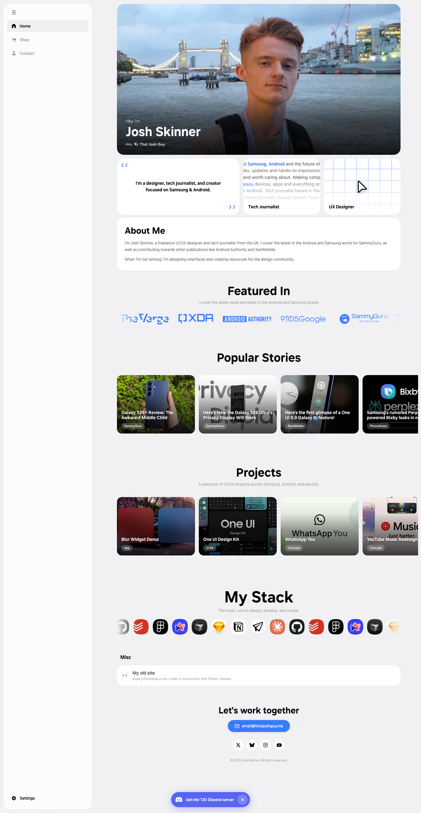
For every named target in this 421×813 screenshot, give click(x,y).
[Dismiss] (242, 800)
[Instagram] (265, 745)
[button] (47, 12)
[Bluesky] (252, 745)
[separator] (89, 406)
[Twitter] (238, 745)
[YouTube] (279, 745)
